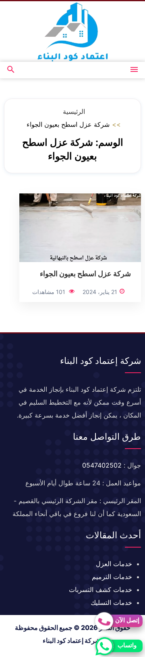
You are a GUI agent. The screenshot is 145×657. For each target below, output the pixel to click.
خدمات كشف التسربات (100, 590)
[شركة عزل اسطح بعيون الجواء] (80, 227)
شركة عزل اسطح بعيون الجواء (85, 273)
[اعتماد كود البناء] (72, 31)
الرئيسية (74, 111)
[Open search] (11, 70)
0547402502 (102, 465)
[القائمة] (134, 70)
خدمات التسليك (111, 602)
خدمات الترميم (112, 577)
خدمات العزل (114, 564)
